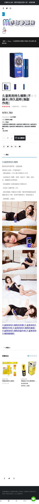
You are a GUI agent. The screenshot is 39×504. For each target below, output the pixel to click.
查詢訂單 (4, 409)
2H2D (4, 459)
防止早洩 (5, 131)
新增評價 (24, 106)
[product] (10, 369)
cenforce (4, 465)
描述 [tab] (7, 155)
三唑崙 (4, 443)
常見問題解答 (6, 406)
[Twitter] (6, 8)
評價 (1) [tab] (8, 348)
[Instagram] (10, 8)
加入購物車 (21, 138)
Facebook (4, 146)
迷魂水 (4, 437)
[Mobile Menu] (3, 14)
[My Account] (4, 28)
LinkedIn (12, 146)
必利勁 (4, 456)
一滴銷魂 (4, 440)
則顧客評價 (15, 106)
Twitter (8, 146)
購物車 (4, 415)
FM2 (3, 434)
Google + (15, 146)
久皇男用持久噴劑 (10, 162)
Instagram (14, 478)
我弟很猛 (4, 468)
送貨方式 (4, 412)
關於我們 (4, 403)
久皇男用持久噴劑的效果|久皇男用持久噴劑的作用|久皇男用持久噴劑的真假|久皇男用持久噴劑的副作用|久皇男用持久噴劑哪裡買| (19, 126)
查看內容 (14, 364)
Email (19, 146)
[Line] (33, 499)
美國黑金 (4, 452)
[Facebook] (3, 8)
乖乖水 (4, 427)
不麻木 (7, 122)
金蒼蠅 (4, 431)
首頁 (4, 41)
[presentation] (4, 64)
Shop (9, 41)
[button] (28, 356)
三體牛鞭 (4, 462)
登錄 (3, 419)
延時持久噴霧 (8, 119)
